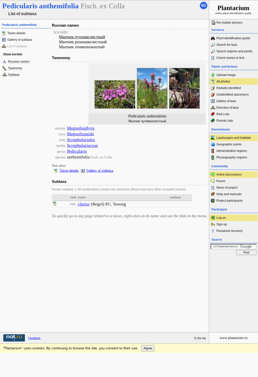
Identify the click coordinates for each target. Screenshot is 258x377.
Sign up (221, 224)
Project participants (229, 200)
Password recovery (229, 231)
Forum (220, 181)
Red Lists (222, 114)
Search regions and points (234, 51)
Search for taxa (226, 45)
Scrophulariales (81, 139)
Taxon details (16, 33)
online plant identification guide (233, 9)
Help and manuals (229, 194)
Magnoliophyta (80, 128)
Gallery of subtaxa (19, 39)
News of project (227, 187)
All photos (223, 81)
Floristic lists (224, 120)
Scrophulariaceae (82, 145)
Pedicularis (77, 151)
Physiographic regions (231, 157)
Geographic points (229, 144)
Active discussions (229, 174)
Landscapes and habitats (233, 138)
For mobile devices (229, 22)
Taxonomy (15, 68)
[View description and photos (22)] (54, 204)
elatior (84, 204)
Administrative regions (231, 151)
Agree (148, 348)
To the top (200, 338)
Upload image (226, 75)
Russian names (18, 61)
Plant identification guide (233, 38)
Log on (221, 218)
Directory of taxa (227, 107)
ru (203, 5)
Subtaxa (13, 74)
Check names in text (230, 58)
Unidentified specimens (232, 94)
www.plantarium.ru (233, 338)
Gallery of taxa (226, 101)
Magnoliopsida (80, 134)
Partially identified (228, 88)
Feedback (34, 338)
